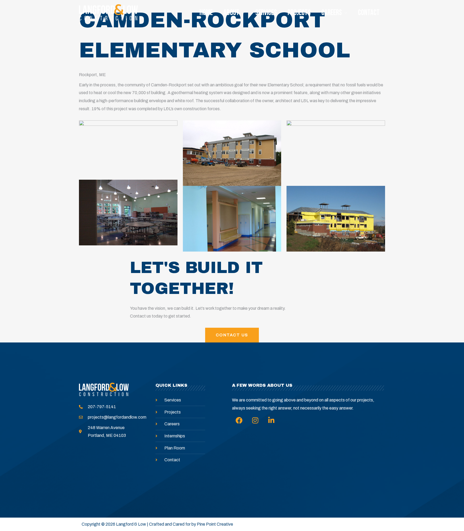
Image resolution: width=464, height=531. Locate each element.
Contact (369, 12)
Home (206, 12)
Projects (299, 12)
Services (266, 12)
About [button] (231, 12)
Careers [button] (331, 12)
